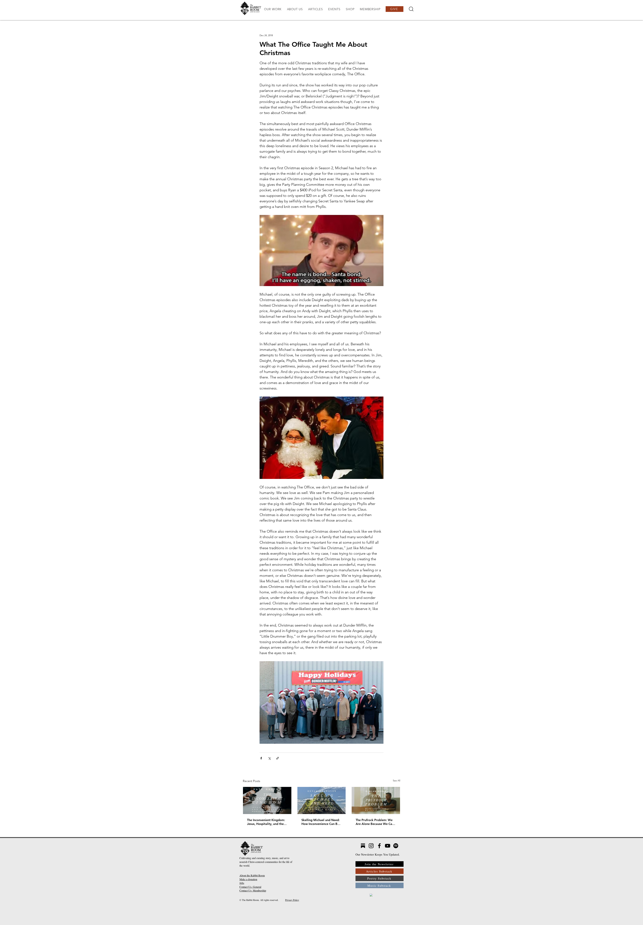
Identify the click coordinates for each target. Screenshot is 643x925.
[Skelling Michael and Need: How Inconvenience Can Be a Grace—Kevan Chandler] (321, 800)
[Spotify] (395, 845)
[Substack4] (363, 845)
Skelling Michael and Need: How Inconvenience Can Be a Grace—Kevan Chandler (321, 822)
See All (396, 780)
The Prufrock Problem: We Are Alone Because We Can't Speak (376, 822)
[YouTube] (387, 845)
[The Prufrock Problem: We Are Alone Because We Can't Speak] (376, 800)
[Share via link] (277, 758)
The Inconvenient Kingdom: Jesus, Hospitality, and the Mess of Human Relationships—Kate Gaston (266, 822)
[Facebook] (379, 845)
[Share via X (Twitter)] (269, 758)
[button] (272, 9)
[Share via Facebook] (261, 758)
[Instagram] (371, 845)
